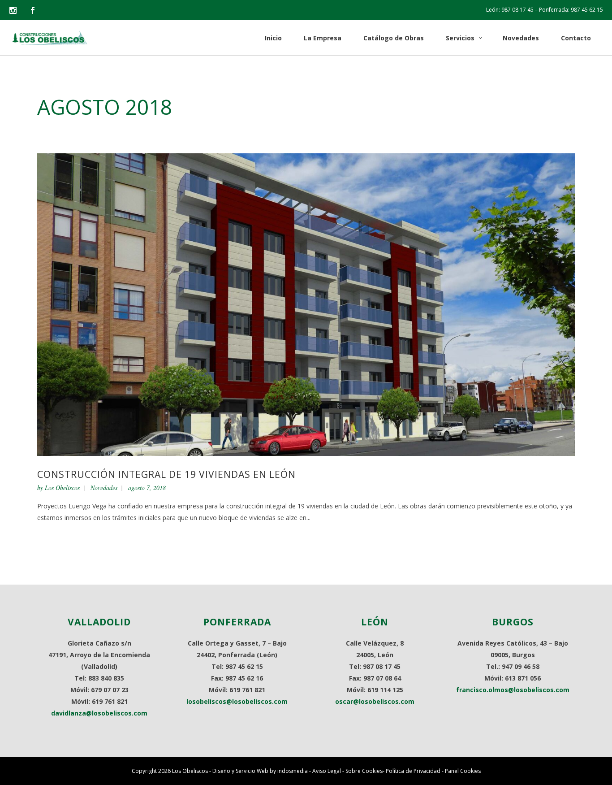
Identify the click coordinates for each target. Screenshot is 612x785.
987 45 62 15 (587, 9)
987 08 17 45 (517, 9)
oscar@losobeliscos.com (374, 701)
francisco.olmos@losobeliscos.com (512, 689)
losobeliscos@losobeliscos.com (237, 701)
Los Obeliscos (62, 487)
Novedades (104, 487)
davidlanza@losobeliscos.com (99, 713)
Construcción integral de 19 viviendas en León (166, 474)
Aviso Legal (326, 771)
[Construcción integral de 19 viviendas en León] (306, 303)
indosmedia (292, 771)
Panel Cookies (463, 771)
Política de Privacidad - (415, 771)
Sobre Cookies (364, 771)
